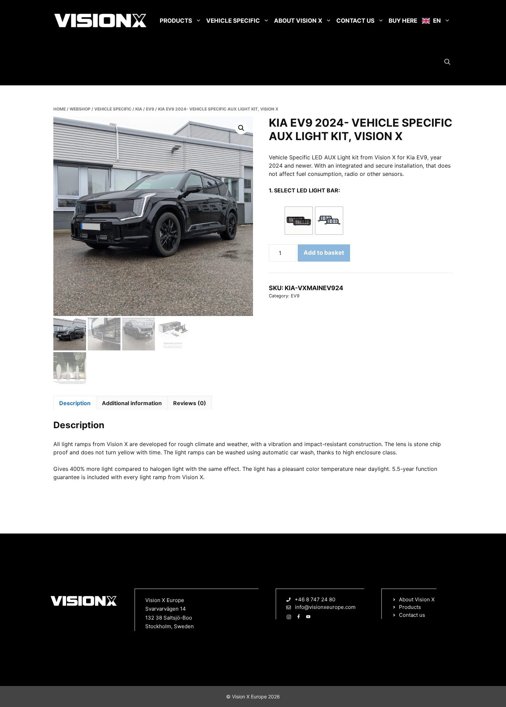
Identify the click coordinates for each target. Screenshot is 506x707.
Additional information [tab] (132, 403)
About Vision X (298, 20)
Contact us (355, 20)
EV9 (150, 109)
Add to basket (324, 252)
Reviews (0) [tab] (189, 403)
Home (59, 109)
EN (436, 20)
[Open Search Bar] (447, 62)
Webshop (80, 109)
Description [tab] (75, 403)
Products (176, 20)
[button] (241, 128)
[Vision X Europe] (100, 20)
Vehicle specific (233, 20)
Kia (138, 109)
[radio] (299, 220)
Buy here (403, 20)
